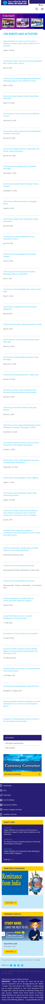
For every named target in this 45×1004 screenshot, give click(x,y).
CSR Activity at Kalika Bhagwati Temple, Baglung (20, 478)
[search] (37, 9)
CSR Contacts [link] (10, 748)
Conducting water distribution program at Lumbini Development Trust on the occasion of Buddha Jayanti (21, 703)
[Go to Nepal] (14, 3)
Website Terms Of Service (26, 960)
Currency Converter (12, 774)
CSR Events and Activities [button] (14, 29)
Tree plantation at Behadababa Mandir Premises (21, 686)
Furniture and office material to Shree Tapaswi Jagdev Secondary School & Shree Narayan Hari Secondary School (20, 651)
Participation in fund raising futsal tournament (20, 633)
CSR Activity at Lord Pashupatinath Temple (18, 565)
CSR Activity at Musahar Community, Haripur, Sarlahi (22, 324)
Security (14, 960)
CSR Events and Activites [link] (14, 743)
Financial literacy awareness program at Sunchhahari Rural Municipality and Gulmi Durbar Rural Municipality (21, 532)
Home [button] (5, 27)
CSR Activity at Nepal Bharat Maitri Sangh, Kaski (20, 375)
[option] (22, 936)
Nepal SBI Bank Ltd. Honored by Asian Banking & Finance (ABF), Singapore (22, 852)
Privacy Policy (6, 960)
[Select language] (42, 5)
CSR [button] (12, 27)
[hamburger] (42, 9)
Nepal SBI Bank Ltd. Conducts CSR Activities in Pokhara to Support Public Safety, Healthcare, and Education (21, 43)
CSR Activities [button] (22, 27)
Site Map (37, 960)
